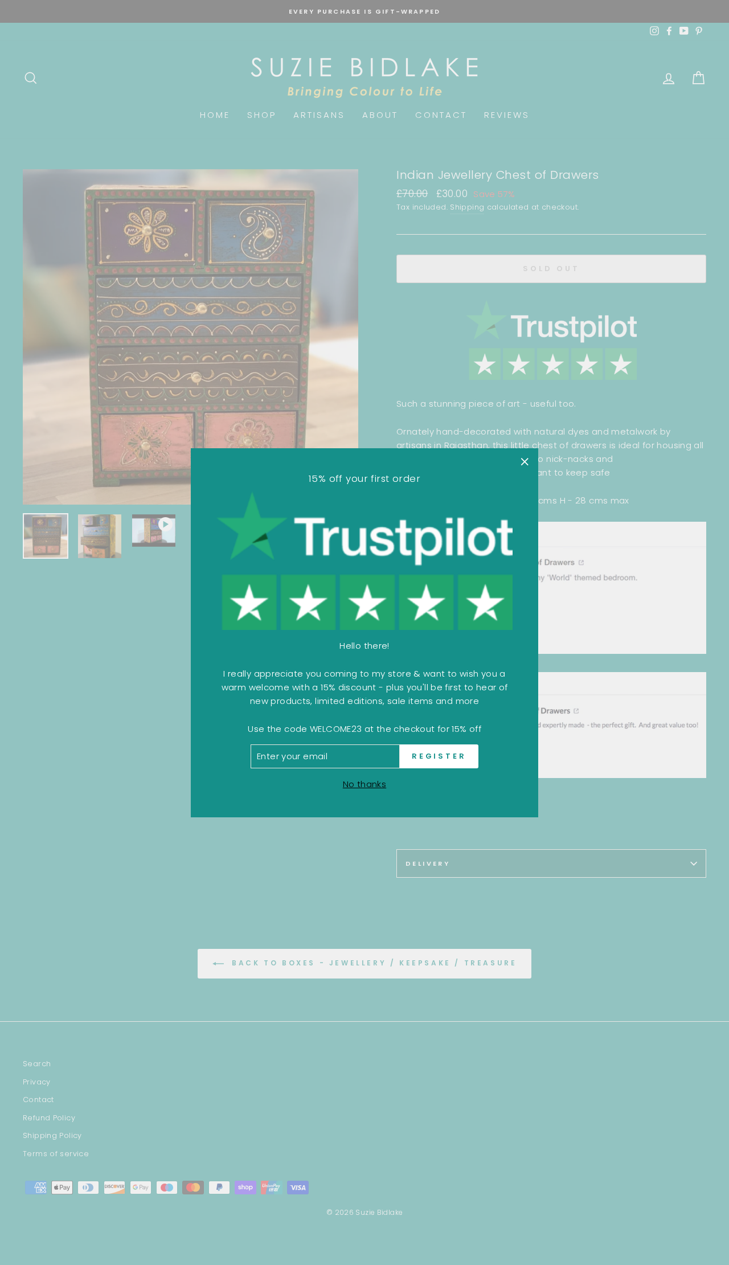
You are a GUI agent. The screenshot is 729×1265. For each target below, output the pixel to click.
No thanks (364, 783)
